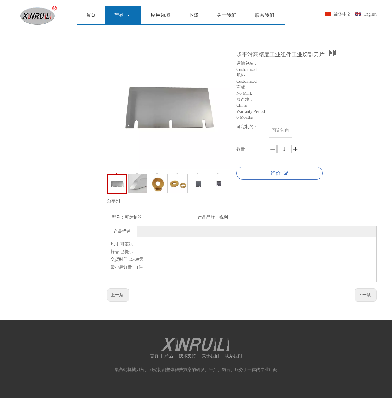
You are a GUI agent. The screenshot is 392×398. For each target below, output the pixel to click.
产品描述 (122, 231)
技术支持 (187, 356)
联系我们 (233, 356)
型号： (118, 217)
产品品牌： (208, 217)
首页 (154, 356)
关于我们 (210, 356)
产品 (168, 356)
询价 (276, 173)
